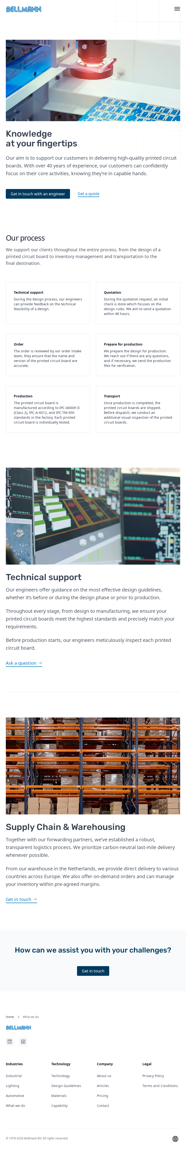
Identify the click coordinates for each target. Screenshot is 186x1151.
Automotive (15, 1095)
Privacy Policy (153, 1075)
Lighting (12, 1085)
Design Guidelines (66, 1085)
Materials (59, 1095)
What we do (15, 1105)
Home (10, 1017)
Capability (59, 1105)
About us (104, 1075)
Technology (60, 1075)
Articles (103, 1085)
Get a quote (88, 193)
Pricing (102, 1095)
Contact (103, 1105)
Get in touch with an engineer (38, 194)
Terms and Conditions (160, 1085)
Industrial (14, 1075)
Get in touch (93, 971)
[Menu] (177, 9)
